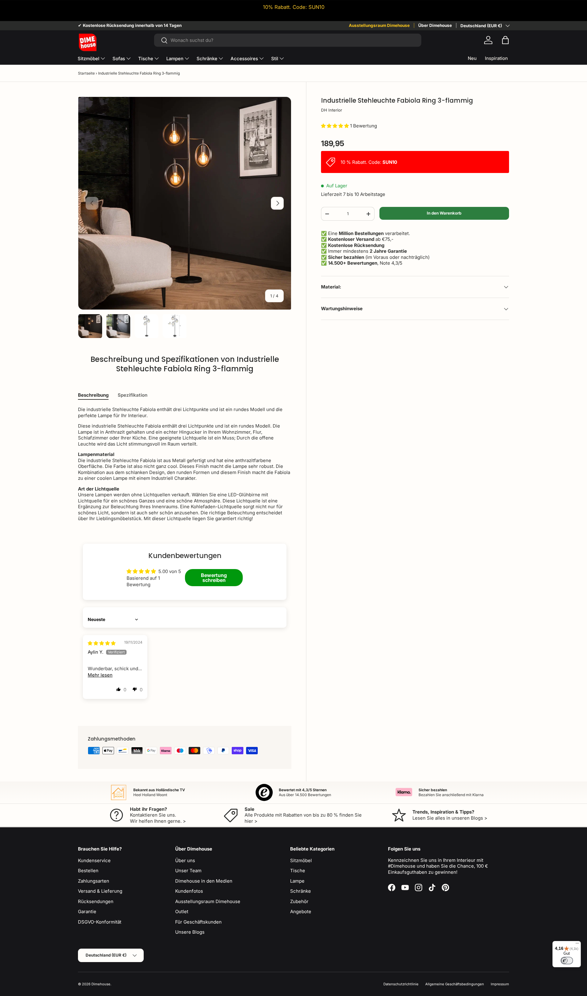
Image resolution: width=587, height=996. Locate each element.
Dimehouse (100, 984)
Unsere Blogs (190, 932)
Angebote (300, 911)
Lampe (297, 881)
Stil (274, 58)
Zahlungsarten (93, 881)
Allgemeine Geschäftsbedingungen (454, 984)
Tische (145, 58)
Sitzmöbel (88, 58)
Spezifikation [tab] (132, 395)
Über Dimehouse (435, 25)
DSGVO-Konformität (99, 922)
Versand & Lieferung (100, 891)
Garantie (87, 911)
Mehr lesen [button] (100, 675)
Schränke (207, 58)
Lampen (174, 58)
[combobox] (287, 40)
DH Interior (331, 110)
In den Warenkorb (444, 213)
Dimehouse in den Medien (203, 881)
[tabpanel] (184, 464)
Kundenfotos (189, 891)
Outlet (181, 911)
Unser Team (188, 870)
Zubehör (299, 901)
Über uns (185, 860)
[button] (505, 40)
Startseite (86, 73)
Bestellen (88, 870)
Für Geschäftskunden (198, 922)
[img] (102, 643)
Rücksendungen (95, 901)
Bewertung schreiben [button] (214, 577)
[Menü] (577, 944)
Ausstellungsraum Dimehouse (379, 25)
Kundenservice (94, 860)
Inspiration (496, 58)
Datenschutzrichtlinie (401, 984)
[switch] (567, 960)
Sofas (119, 58)
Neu (472, 58)
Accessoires (244, 58)
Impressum (500, 984)
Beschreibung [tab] (93, 395)
